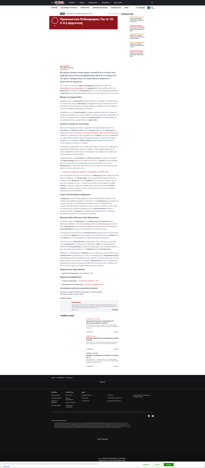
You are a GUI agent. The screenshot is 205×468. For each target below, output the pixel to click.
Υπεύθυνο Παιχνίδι (56, 398)
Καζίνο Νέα (85, 398)
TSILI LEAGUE (118, 2)
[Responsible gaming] (151, 7)
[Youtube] (153, 416)
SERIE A (82, 294)
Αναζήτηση (141, 7)
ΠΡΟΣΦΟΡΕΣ (105, 2)
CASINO (81, 2)
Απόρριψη (157, 464)
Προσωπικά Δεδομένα (54, 401)
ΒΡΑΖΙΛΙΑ (70, 294)
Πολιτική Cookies (55, 405)
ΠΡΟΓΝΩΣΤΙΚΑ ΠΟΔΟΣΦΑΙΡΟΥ (82, 292)
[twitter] (54, 25)
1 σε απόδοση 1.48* (86, 273)
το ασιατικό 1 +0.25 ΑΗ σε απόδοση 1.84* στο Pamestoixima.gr (95, 133)
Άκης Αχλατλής (64, 66)
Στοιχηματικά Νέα (86, 395)
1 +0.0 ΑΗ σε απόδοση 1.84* (93, 284)
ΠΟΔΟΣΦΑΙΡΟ (63, 294)
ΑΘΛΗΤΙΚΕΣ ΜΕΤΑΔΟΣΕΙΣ (100, 7)
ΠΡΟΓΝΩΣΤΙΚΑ (93, 2)
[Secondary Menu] (152, 3)
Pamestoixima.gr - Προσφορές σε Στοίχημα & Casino (142, 396)
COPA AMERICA (70, 13)
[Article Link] (89, 326)
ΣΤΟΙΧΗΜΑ (71, 2)
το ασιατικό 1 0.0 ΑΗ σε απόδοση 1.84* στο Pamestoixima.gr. (88, 224)
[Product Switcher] (52, 3)
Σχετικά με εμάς (55, 395)
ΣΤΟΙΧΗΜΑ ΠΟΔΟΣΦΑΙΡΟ (81, 13)
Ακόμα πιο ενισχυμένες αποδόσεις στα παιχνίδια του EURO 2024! (85, 172)
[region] (102, 464)
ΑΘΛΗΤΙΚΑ (54, 7)
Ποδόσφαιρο (69, 377)
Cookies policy (6, 466)
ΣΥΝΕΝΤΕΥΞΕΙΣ (85, 7)
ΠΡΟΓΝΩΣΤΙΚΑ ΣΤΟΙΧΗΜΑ (67, 292)
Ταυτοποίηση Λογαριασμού (69, 406)
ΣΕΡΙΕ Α (90, 13)
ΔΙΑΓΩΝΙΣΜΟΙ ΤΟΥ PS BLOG (69, 7)
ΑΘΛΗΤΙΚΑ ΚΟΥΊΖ (116, 7)
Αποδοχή (169, 464)
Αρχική (53, 377)
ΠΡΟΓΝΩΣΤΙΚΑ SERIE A (96, 292)
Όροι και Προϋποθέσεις (69, 398)
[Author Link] (55, 20)
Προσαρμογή (146, 464)
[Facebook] (149, 416)
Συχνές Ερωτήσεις (71, 402)
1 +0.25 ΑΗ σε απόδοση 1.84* (87, 281)
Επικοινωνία (69, 395)
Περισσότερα (115, 309)
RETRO (126, 7)
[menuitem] (72, 2)
